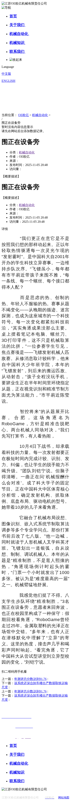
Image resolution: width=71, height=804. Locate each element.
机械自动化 (19, 34)
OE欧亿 (23, 115)
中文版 (6, 73)
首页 (13, 16)
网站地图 (63, 797)
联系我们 (17, 51)
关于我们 (17, 25)
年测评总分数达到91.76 (30, 679)
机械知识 (17, 43)
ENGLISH (8, 80)
